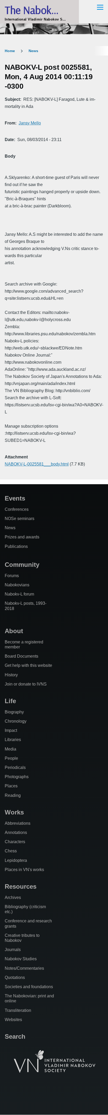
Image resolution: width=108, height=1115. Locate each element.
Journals (13, 949)
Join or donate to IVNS (26, 684)
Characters (15, 841)
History (11, 675)
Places (11, 786)
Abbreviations (17, 823)
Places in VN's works (24, 869)
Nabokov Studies (21, 959)
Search (15, 1036)
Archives (13, 897)
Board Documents (21, 656)
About (14, 630)
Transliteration (18, 1010)
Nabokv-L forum (19, 594)
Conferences (17, 509)
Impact (11, 730)
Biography (14, 712)
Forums (12, 575)
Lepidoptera (16, 860)
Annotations (16, 832)
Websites (13, 1019)
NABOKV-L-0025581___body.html (37, 464)
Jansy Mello (30, 123)
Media (10, 749)
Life (10, 700)
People (11, 758)
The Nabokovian (39, 10)
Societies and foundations (29, 986)
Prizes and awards (22, 537)
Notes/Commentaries (24, 968)
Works (14, 812)
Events (15, 498)
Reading (13, 795)
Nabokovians (17, 585)
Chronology (15, 721)
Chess (11, 851)
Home (10, 51)
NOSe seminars (19, 518)
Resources (20, 886)
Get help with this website (28, 665)
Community (22, 564)
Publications (16, 546)
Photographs (17, 776)
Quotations (15, 977)
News (33, 51)
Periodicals (15, 767)
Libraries (13, 739)
